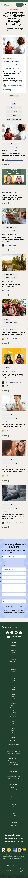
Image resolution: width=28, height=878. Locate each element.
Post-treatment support (13, 774)
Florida (13, 678)
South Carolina (13, 716)
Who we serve (13, 647)
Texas (13, 721)
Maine (13, 687)
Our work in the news (13, 811)
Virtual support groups (13, 764)
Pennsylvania (13, 712)
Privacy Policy (14, 867)
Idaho (13, 682)
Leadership (14, 804)
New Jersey (13, 703)
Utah (13, 723)
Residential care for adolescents (13, 751)
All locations (13, 669)
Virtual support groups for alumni (13, 776)
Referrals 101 (13, 787)
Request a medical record (13, 778)
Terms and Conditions (10, 873)
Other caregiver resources (13, 766)
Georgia (13, 680)
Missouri (13, 694)
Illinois (13, 685)
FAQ (13, 657)
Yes (5, 561)
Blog (14, 813)
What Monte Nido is (14, 799)
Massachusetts (13, 691)
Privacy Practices (9, 870)
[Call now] (20, 4)
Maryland (13, 689)
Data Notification (5, 867)
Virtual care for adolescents (13, 746)
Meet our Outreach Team (13, 792)
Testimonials (14, 808)
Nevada (13, 698)
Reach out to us (14, 825)
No (4, 566)
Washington (13, 730)
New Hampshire (13, 701)
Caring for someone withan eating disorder (13, 761)
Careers (14, 817)
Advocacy (14, 806)
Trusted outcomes (14, 802)
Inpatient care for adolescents (13, 753)
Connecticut (13, 676)
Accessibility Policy (9, 865)
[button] (25, 5)
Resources (13, 780)
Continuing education (13, 789)
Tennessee (13, 719)
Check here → (21, 1)
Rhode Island (13, 714)
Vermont (13, 725)
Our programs (13, 650)
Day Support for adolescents (13, 748)
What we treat (13, 645)
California (13, 673)
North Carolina (13, 707)
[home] (5, 5)
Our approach (13, 659)
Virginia (13, 728)
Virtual (13, 732)
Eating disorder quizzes (13, 661)
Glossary (14, 815)
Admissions (13, 652)
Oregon (13, 710)
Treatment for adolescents (13, 744)
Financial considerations (13, 654)
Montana (13, 696)
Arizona (13, 671)
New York (13, 705)
